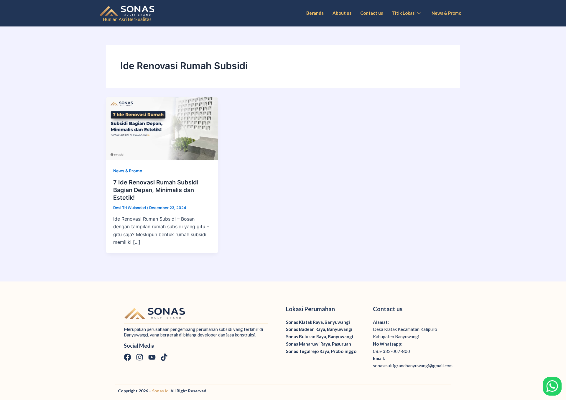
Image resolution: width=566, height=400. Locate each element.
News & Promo (446, 13)
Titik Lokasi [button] (404, 13)
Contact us (371, 13)
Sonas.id (160, 390)
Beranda (315, 13)
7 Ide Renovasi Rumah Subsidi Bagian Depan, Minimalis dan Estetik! (155, 190)
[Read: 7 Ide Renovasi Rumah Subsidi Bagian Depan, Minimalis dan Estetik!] (162, 128)
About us (342, 13)
